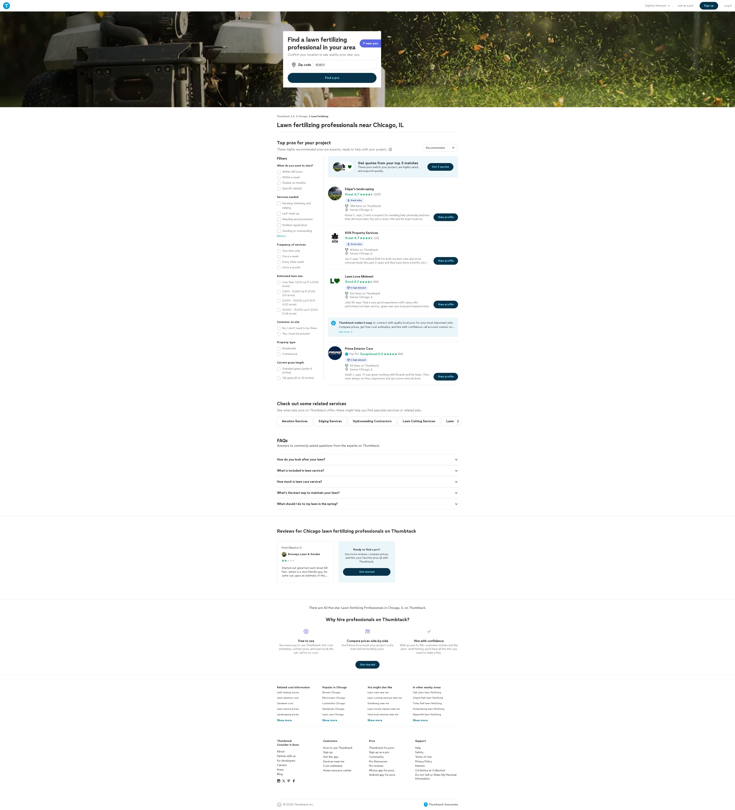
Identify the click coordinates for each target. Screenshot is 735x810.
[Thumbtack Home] (6, 5)
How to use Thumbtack (337, 748)
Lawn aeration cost (288, 698)
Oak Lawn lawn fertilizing (427, 692)
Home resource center (337, 770)
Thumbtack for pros (381, 748)
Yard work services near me (383, 714)
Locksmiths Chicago (333, 703)
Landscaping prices (288, 714)
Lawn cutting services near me (385, 698)
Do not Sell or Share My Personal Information (436, 776)
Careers (282, 765)
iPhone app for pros (381, 770)
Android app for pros (382, 775)
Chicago (303, 116)
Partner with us (286, 756)
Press (280, 769)
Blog (280, 774)
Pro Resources (378, 761)
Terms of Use (423, 757)
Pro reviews (376, 766)
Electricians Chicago (333, 698)
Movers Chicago (331, 692)
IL (294, 116)
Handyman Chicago (333, 709)
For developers (286, 760)
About (281, 751)
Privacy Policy (423, 761)
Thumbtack (283, 116)
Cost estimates (332, 766)
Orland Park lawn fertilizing (428, 698)
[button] (352, 354)
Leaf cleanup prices (288, 692)
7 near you (370, 43)
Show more (284, 720)
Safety (419, 752)
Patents (420, 766)
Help (418, 748)
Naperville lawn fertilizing (427, 714)
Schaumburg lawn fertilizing (428, 709)
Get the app (330, 757)
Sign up (328, 752)
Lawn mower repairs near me (384, 709)
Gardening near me (378, 703)
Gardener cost (285, 703)
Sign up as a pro (379, 752)
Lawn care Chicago (333, 714)
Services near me (333, 761)
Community (376, 757)
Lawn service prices (288, 709)
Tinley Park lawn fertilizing (427, 703)
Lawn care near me (378, 692)
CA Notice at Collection (430, 770)
